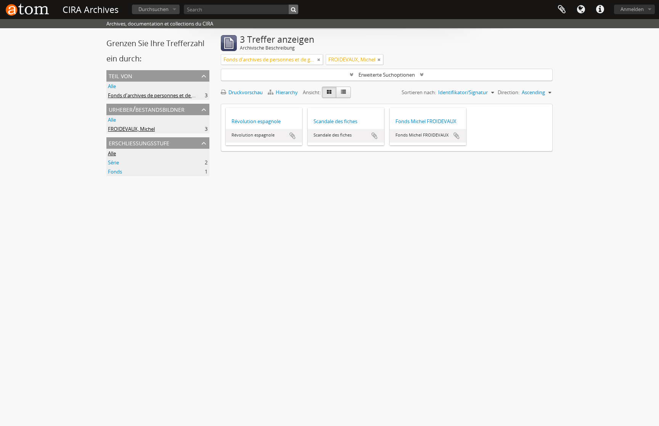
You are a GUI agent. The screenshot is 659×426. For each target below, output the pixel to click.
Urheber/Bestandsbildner (147, 109)
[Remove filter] (318, 59)
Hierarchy (287, 92)
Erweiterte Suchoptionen (386, 74)
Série (113, 162)
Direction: (508, 92)
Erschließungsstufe (139, 142)
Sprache (580, 9)
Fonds (115, 171)
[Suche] (293, 9)
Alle (112, 86)
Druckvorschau (245, 92)
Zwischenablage (561, 9)
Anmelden (632, 9)
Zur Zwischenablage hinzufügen (292, 136)
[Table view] (343, 92)
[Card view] (329, 92)
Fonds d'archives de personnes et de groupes (159, 95)
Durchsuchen (153, 9)
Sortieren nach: (419, 92)
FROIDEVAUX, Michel (131, 128)
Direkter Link (599, 9)
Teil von (120, 75)
